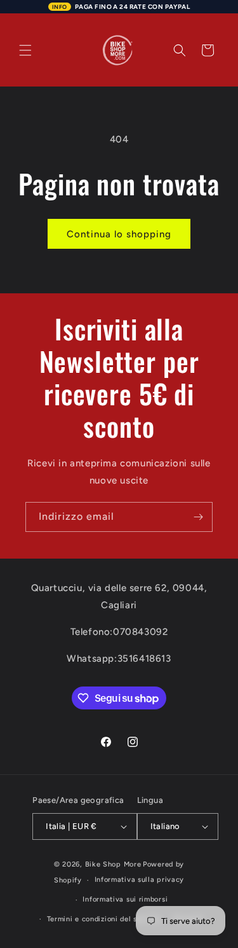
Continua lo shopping (119, 234)
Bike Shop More (113, 864)
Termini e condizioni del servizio (104, 919)
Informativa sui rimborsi (125, 899)
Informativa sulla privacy (140, 879)
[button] (25, 50)
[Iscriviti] (198, 517)
